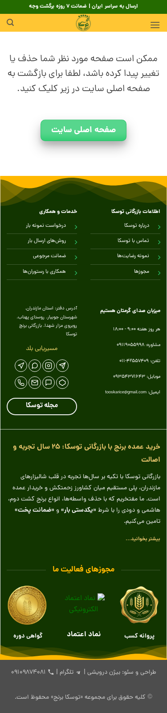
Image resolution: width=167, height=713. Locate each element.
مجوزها (141, 272)
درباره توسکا (136, 226)
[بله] (48, 382)
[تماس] (21, 382)
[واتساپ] (35, 365)
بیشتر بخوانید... (143, 539)
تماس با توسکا (133, 241)
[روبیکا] (62, 382)
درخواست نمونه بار (46, 226)
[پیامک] (35, 382)
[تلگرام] (62, 365)
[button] (155, 25)
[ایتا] (21, 365)
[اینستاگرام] (48, 365)
